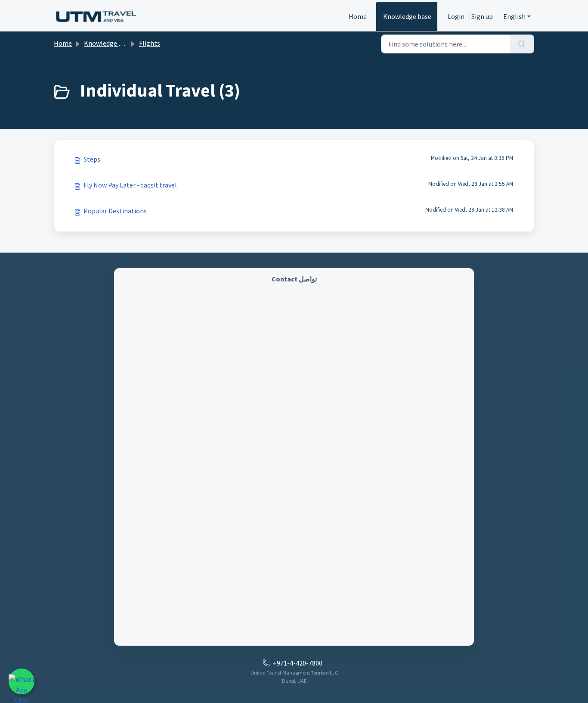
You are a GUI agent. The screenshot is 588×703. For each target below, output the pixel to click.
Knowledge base (407, 16)
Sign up (482, 16)
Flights (149, 43)
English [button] (514, 16)
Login (456, 16)
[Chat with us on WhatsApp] (21, 681)
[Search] (522, 43)
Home (358, 16)
